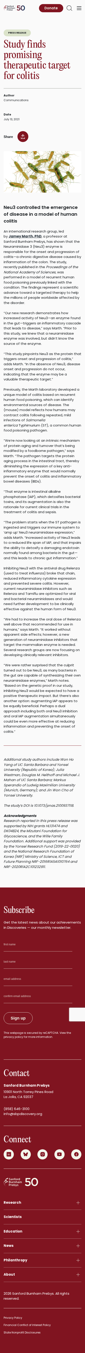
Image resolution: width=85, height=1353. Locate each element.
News (9, 1245)
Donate (51, 8)
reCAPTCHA (50, 1033)
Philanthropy (15, 1260)
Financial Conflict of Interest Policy (27, 1325)
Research (12, 1202)
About (9, 1274)
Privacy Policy (13, 1318)
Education (13, 1231)
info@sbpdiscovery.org (23, 1113)
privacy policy (13, 1037)
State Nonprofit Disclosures (22, 1332)
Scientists (13, 1216)
